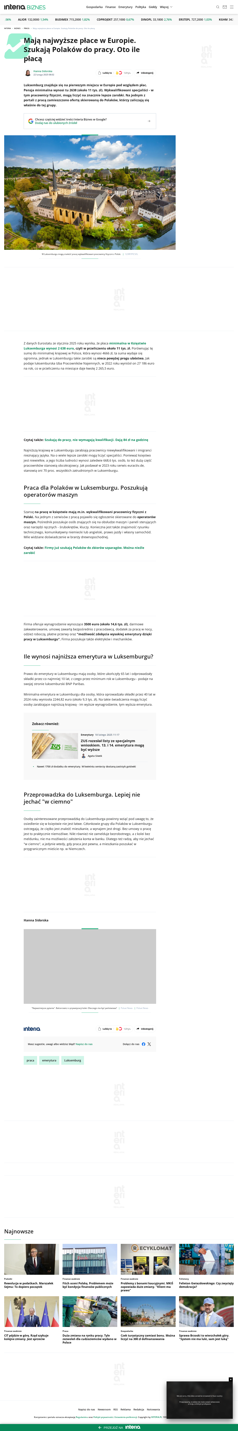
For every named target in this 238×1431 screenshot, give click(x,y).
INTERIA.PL (156, 1417)
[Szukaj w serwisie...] (217, 7)
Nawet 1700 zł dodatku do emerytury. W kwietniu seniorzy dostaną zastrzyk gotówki (86, 766)
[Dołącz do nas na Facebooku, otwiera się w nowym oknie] (143, 1044)
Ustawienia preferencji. (125, 1417)
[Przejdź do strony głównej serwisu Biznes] (36, 7)
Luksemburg (72, 1060)
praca (30, 1060)
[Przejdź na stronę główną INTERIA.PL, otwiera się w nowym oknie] (15, 7)
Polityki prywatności (103, 1417)
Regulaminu (82, 1417)
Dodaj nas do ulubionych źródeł (71, 123)
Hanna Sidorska (42, 71)
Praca (26, 28)
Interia (7, 28)
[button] (153, 7)
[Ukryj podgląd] (231, 1379)
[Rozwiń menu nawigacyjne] (231, 7)
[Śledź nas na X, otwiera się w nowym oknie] (149, 1044)
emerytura (49, 1060)
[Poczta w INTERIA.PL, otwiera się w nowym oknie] (224, 7)
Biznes (17, 28)
